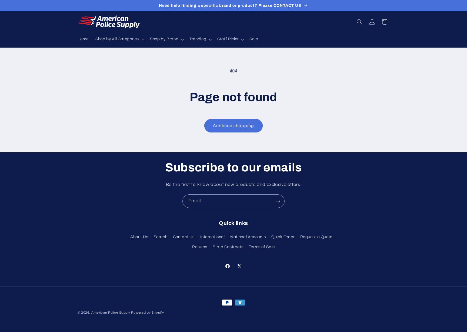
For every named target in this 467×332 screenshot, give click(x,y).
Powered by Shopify (147, 312)
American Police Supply (110, 312)
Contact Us (184, 237)
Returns (199, 247)
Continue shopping (233, 126)
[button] (119, 39)
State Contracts (228, 247)
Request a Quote (316, 237)
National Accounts (248, 237)
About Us (139, 237)
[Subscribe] (278, 201)
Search (161, 237)
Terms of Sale (262, 247)
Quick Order (283, 237)
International (212, 237)
